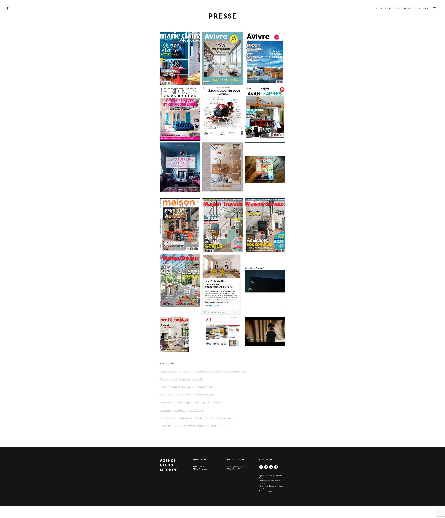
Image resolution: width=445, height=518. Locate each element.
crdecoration (197, 379)
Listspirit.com (165, 410)
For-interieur (185, 379)
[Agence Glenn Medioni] (8, 8)
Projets (378, 8)
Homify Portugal (196, 410)
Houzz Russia (165, 425)
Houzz (244, 371)
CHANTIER (408, 8)
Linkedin (271, 466)
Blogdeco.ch (218, 402)
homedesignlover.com (204, 418)
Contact (426, 8)
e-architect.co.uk (185, 418)
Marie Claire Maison (168, 371)
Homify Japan (179, 410)
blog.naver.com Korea (206, 425)
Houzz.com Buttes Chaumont (182, 386)
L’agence (388, 8)
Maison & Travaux (231, 371)
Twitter (266, 466)
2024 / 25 (398, 8)
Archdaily (216, 371)
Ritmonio (163, 379)
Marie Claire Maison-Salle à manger (175, 402)
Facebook (261, 466)
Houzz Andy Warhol (205, 386)
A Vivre (186, 371)
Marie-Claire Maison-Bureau (172, 394)
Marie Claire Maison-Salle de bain (199, 394)
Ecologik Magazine (202, 371)
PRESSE (417, 8)
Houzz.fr (163, 386)
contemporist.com (168, 418)
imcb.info (174, 379)
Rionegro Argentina (187, 425)
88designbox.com (224, 418)
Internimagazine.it (202, 402)
